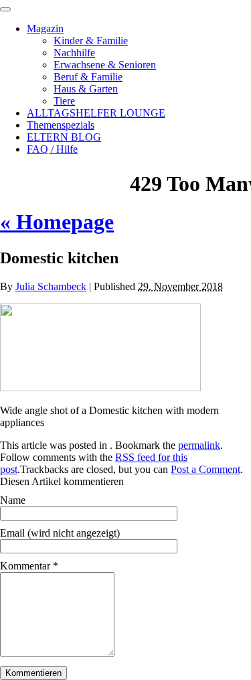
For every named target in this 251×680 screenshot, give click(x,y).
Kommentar (29, 565)
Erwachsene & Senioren (105, 64)
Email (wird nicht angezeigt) (60, 533)
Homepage (57, 222)
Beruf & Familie (88, 76)
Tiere (64, 101)
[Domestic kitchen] (100, 387)
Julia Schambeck (50, 286)
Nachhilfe (74, 52)
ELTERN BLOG (64, 137)
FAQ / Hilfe (52, 149)
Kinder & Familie (91, 40)
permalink (199, 445)
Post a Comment (205, 469)
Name (12, 500)
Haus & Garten (86, 88)
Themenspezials (60, 125)
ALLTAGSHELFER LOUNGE (96, 113)
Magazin (45, 28)
